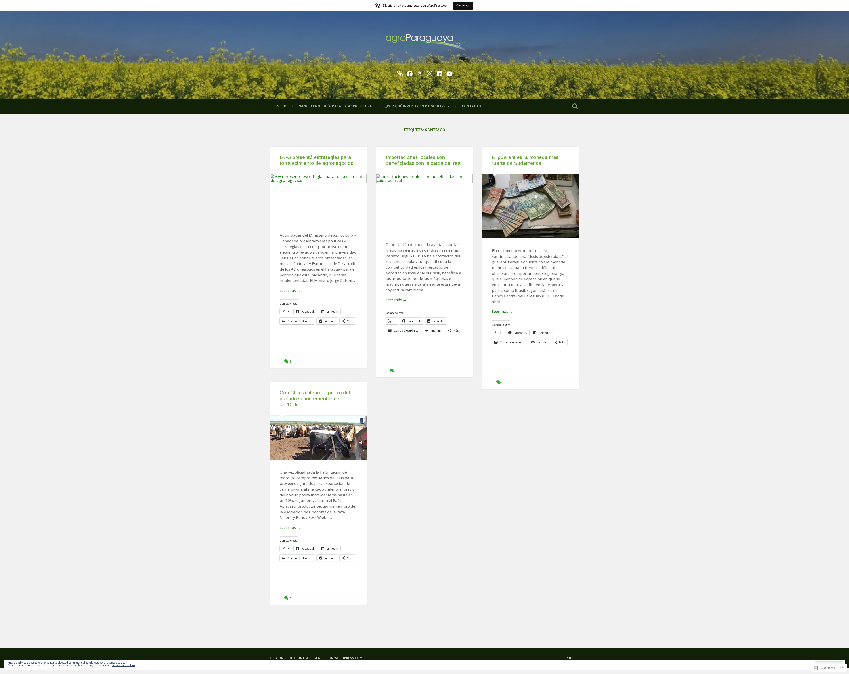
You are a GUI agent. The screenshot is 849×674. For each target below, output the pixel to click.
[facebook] (409, 73)
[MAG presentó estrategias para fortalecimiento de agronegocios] (318, 198)
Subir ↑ (573, 658)
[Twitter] (419, 73)
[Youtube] (449, 73)
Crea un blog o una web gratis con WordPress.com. (317, 658)
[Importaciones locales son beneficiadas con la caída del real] (424, 203)
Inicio (281, 106)
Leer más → (290, 290)
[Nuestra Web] (399, 73)
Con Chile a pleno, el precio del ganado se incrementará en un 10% (315, 398)
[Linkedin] (439, 73)
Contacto (471, 106)
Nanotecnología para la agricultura (335, 106)
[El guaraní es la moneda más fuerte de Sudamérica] (530, 206)
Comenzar (463, 5)
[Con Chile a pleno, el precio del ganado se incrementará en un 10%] (318, 438)
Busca (574, 106)
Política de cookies (123, 665)
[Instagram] (429, 73)
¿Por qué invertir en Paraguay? (415, 106)
